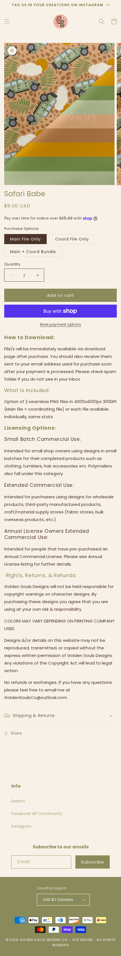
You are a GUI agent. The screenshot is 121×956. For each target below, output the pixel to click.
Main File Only (25, 239)
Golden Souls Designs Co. (44, 940)
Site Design (82, 940)
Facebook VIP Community (36, 813)
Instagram (21, 826)
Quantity (12, 264)
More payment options (60, 324)
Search (18, 801)
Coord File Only (72, 239)
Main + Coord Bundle (33, 251)
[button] (7, 21)
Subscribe (92, 862)
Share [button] (16, 733)
